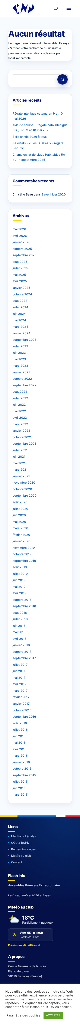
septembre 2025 (24, 255)
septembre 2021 (24, 443)
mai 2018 (19, 632)
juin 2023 (19, 352)
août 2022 (20, 391)
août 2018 (20, 612)
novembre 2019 (24, 547)
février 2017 (21, 697)
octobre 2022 (22, 378)
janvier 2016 (21, 762)
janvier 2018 (21, 645)
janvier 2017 (21, 703)
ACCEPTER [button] (53, 1015)
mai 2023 (19, 359)
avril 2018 (19, 638)
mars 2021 (20, 469)
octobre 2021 (22, 437)
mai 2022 (19, 411)
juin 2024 (19, 313)
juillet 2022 (20, 398)
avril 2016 (19, 749)
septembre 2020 (24, 495)
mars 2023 (20, 365)
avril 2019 (19, 593)
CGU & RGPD (20, 842)
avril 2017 (19, 684)
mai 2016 (19, 742)
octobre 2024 (22, 294)
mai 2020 (19, 521)
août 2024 (20, 300)
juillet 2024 (20, 307)
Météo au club (21, 855)
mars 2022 (20, 424)
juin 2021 (19, 456)
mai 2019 (19, 586)
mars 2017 (20, 690)
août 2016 (20, 723)
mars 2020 (20, 528)
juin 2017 (19, 671)
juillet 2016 (20, 729)
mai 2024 (19, 320)
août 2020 (20, 502)
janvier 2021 (21, 476)
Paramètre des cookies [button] (23, 1015)
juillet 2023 (20, 346)
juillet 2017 (20, 664)
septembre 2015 (24, 775)
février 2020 (21, 534)
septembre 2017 (24, 658)
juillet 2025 (20, 268)
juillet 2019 (20, 573)
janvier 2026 (21, 242)
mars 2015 (20, 794)
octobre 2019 (22, 554)
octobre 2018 (22, 599)
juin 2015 (19, 788)
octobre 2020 (22, 489)
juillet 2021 (20, 450)
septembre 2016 (24, 716)
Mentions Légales (23, 836)
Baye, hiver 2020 (54, 194)
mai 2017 (19, 677)
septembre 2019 (24, 560)
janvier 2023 (21, 372)
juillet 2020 (20, 508)
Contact (16, 862)
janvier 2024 (21, 333)
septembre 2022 (24, 385)
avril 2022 (20, 417)
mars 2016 (20, 755)
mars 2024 (20, 326)
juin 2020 (19, 515)
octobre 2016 (22, 710)
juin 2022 (19, 404)
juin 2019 (19, 580)
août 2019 (20, 567)
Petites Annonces (23, 849)
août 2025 (20, 261)
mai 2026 (19, 229)
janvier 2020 (21, 541)
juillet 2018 (20, 619)
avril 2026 (20, 235)
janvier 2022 (21, 430)
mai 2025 (19, 274)
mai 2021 (19, 463)
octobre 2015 (22, 768)
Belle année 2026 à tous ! (30, 136)
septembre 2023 (24, 339)
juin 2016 (19, 736)
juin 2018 (19, 625)
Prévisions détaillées (24, 945)
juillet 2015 (20, 781)
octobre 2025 (22, 248)
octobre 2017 (22, 651)
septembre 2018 (24, 606)
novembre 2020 (24, 482)
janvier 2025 (21, 287)
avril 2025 (20, 281)
